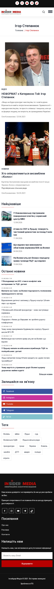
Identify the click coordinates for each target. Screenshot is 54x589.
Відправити (27, 563)
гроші (21, 446)
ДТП (17, 452)
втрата (6, 458)
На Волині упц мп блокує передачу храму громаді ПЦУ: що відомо (31, 259)
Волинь (7, 434)
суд (36, 434)
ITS (32, 584)
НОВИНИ (5, 169)
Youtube (9, 404)
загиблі (7, 452)
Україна (32, 446)
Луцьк (27, 434)
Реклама (5, 530)
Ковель (44, 446)
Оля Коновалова (8, 117)
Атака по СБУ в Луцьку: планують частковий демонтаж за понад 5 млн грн (32, 232)
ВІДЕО (4, 89)
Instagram (10, 398)
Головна (19, 30)
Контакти (6, 534)
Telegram (10, 410)
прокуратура (9, 446)
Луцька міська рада (31, 440)
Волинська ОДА (10, 440)
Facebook (10, 391)
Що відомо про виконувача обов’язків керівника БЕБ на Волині (31, 246)
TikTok (8, 417)
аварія (27, 452)
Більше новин (45, 374)
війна (17, 434)
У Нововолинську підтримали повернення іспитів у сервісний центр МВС (29, 216)
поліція (38, 452)
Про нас (5, 525)
